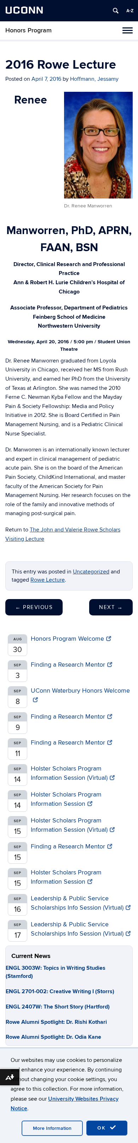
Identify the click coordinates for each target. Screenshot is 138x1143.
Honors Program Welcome (67, 638)
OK (102, 1128)
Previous (34, 607)
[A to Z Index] (130, 10)
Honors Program (28, 30)
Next (111, 607)
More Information (52, 1128)
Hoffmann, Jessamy (94, 79)
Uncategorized (91, 571)
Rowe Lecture (47, 579)
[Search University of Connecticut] (115, 10)
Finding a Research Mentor (68, 664)
